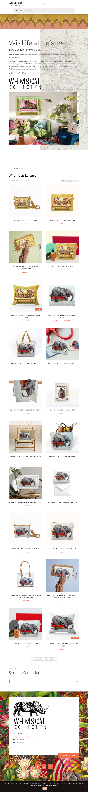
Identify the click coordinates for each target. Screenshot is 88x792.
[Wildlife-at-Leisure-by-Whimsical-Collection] (44, 144)
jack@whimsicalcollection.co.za (23, 737)
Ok (45, 789)
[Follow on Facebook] (37, 766)
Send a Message (68, 756)
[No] (85, 786)
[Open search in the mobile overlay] (44, 10)
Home (11, 169)
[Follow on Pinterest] (50, 766)
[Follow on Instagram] (44, 766)
